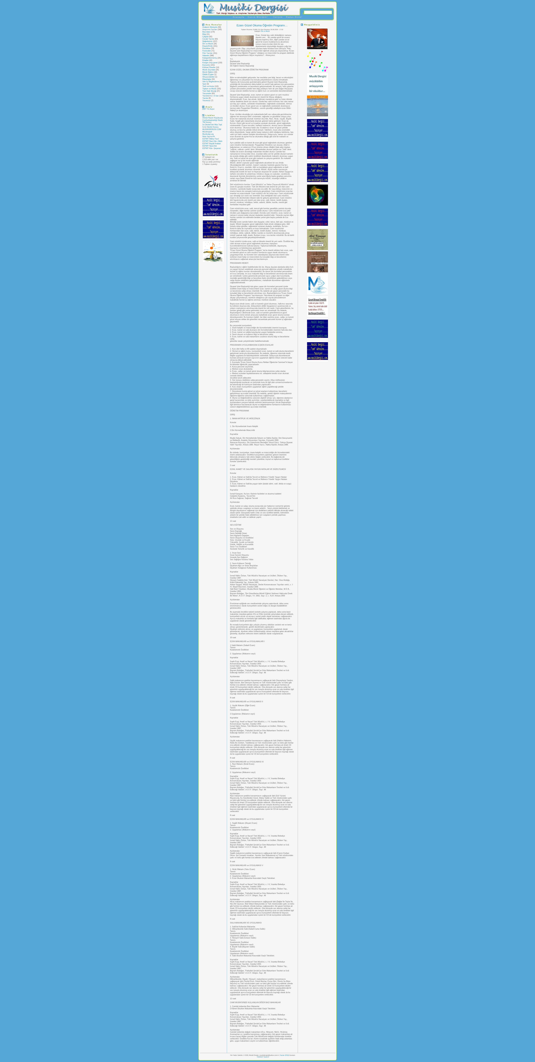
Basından (206, 32)
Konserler (206, 65)
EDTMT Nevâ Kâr (209, 146)
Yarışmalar (206, 93)
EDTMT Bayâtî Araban (211, 144)
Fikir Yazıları (207, 53)
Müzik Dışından (208, 70)
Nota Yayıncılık (208, 136)
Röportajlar (206, 79)
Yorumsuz (206, 100)
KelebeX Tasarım (263, 1057)
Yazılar (205, 98)
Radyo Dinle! (294, 17)
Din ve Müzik (207, 44)
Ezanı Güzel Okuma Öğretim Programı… (262, 25)
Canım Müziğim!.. (259, 17)
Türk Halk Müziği (209, 91)
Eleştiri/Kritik (207, 46)
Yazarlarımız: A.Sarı (210, 96)
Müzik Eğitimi (207, 72)
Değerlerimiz (207, 41)
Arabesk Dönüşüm (209, 27)
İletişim (278, 17)
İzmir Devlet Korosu (210, 127)
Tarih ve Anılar (208, 86)
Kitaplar (205, 60)
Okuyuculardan (208, 77)
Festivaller (206, 51)
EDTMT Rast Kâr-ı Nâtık (212, 141)
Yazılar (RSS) (285, 1055)
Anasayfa (238, 17)
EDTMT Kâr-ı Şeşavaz (211, 148)
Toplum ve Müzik (209, 89)
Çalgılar (205, 37)
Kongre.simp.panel (209, 63)
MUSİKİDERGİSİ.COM (211, 129)
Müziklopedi (207, 132)
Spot (204, 84)
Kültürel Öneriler (208, 67)
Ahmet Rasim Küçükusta (212, 118)
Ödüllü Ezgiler (208, 74)
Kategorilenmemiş (209, 58)
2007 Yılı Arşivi (208, 109)
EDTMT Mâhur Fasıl (210, 139)
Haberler (205, 55)
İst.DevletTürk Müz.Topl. (212, 125)
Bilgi (204, 34)
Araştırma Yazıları (209, 29)
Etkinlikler (206, 48)
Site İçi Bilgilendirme (210, 82)
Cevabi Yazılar (208, 39)
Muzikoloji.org (208, 134)
